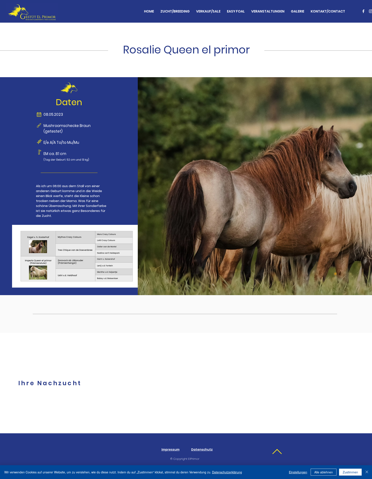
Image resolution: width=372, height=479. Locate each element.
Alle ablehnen (323, 472)
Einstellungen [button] (298, 472)
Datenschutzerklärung (227, 472)
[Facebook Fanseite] (363, 11)
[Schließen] (366, 472)
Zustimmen (350, 472)
